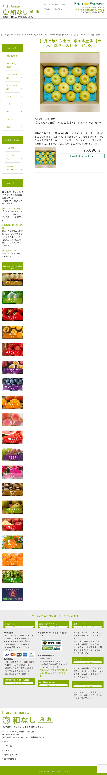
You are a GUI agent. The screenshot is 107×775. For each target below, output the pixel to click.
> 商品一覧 (7, 745)
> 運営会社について (11, 754)
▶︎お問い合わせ (9, 250)
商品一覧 (12, 48)
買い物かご (63, 5)
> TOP (5, 741)
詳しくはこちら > (19, 626)
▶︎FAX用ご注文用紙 (11, 208)
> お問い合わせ (9, 758)
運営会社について (61, 9)
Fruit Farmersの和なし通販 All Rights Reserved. (53, 771)
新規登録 (55, 5)
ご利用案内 (47, 9)
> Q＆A (5, 750)
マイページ (47, 5)
